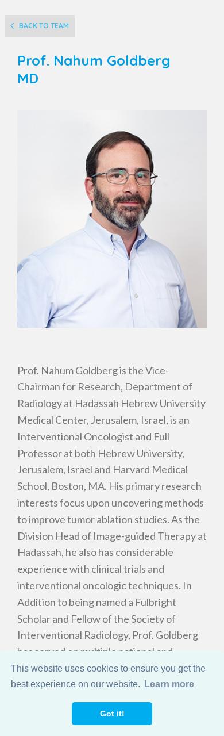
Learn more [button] (169, 684)
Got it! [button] (112, 713)
